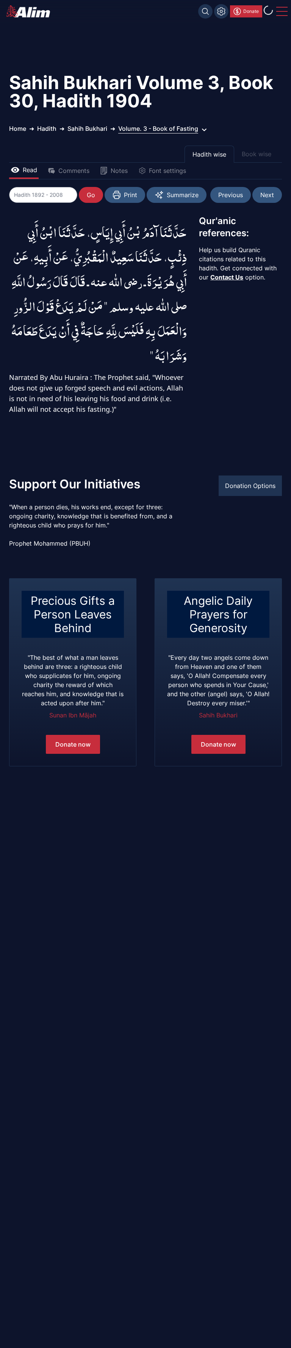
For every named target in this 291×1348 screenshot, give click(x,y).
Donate (251, 11)
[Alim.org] (30, 11)
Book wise (256, 154)
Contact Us (226, 277)
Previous (230, 195)
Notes (119, 170)
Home (17, 128)
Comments (73, 170)
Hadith (46, 128)
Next (267, 195)
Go (91, 195)
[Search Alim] (205, 11)
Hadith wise (209, 154)
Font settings (167, 170)
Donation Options (250, 486)
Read (30, 170)
